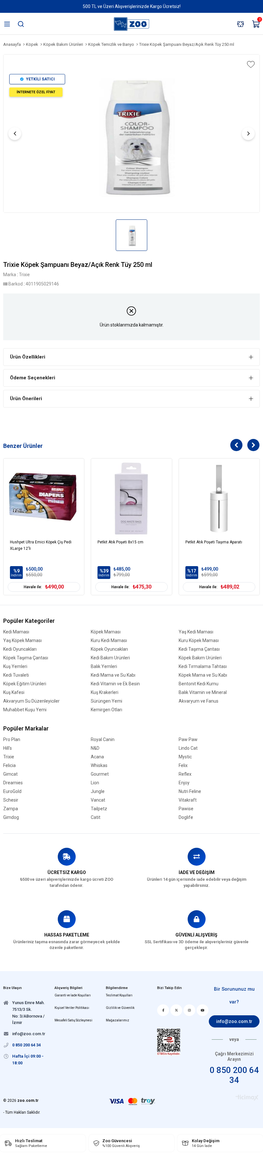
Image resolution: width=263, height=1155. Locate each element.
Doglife (186, 817)
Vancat (98, 800)
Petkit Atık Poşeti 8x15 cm (120, 542)
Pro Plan (11, 739)
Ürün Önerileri (26, 398)
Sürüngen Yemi (106, 701)
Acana (97, 757)
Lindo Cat (188, 748)
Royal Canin (103, 739)
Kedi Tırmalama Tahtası (203, 666)
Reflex (185, 774)
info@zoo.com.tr (234, 1021)
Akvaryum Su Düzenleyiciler (31, 701)
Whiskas (99, 765)
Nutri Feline (190, 791)
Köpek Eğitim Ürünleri (24, 683)
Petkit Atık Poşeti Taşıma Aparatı (213, 542)
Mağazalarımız (117, 1020)
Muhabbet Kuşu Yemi (25, 709)
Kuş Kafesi (13, 692)
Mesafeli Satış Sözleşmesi (73, 1020)
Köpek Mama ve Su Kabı (203, 675)
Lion (95, 782)
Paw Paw (188, 739)
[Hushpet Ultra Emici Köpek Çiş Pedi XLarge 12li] (43, 498)
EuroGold (12, 791)
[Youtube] (202, 1010)
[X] (176, 1010)
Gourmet (100, 774)
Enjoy (184, 782)
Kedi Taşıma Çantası (199, 649)
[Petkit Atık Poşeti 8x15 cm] (131, 498)
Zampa (10, 808)
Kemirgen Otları (106, 709)
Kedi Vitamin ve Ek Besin (115, 683)
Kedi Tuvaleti (16, 675)
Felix (183, 765)
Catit (95, 817)
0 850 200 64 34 (234, 1075)
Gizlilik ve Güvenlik (120, 1008)
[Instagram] (189, 1010)
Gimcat (10, 774)
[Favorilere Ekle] (250, 64)
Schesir (10, 800)
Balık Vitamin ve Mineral (203, 692)
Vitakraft (188, 800)
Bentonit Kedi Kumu (198, 683)
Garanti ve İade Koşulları (73, 995)
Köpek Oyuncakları (109, 649)
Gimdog (11, 817)
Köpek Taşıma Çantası (25, 658)
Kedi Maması (16, 632)
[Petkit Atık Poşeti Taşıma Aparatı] (219, 498)
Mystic (185, 757)
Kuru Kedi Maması (109, 640)
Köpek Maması (106, 632)
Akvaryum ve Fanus (198, 701)
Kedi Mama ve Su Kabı (113, 675)
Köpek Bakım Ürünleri (200, 658)
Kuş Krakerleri (104, 692)
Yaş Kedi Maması (196, 632)
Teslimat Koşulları (119, 995)
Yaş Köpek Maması (22, 640)
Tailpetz (99, 808)
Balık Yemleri (104, 666)
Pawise (186, 808)
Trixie (8, 757)
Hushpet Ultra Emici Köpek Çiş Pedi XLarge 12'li (41, 545)
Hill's (7, 748)
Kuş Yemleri (15, 666)
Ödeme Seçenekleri (32, 378)
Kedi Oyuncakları (20, 649)
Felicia (9, 765)
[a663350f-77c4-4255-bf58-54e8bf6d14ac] (168, 1042)
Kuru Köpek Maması (199, 640)
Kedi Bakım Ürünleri (110, 658)
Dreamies (13, 782)
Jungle (98, 791)
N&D (95, 748)
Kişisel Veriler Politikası (72, 1008)
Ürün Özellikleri (27, 357)
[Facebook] (163, 1010)
